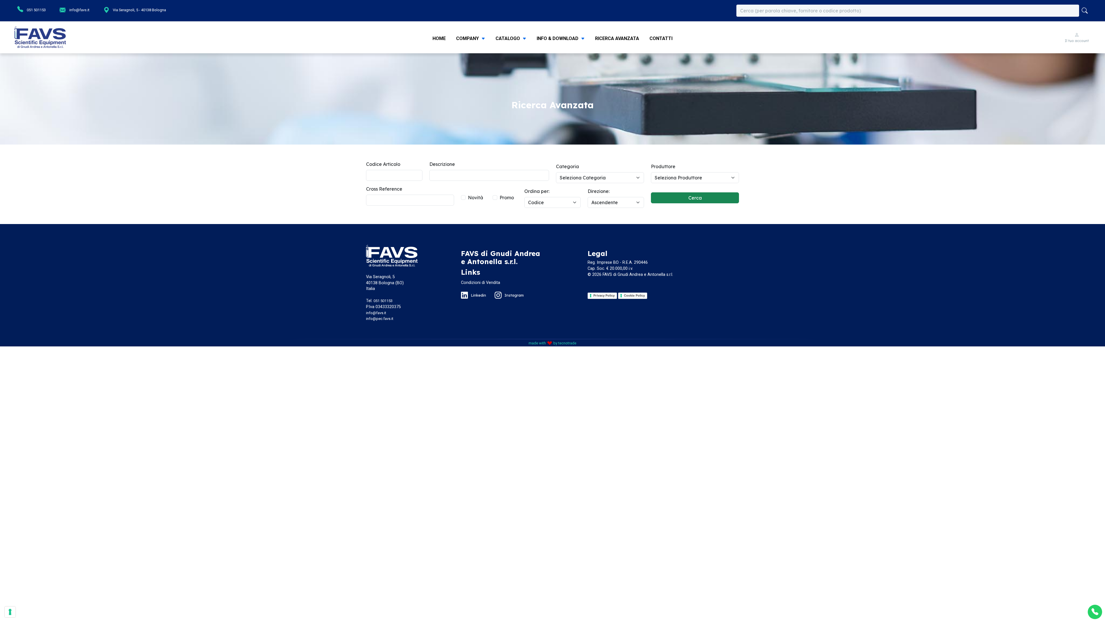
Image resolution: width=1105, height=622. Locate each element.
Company (468, 38)
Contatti (660, 38)
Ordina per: (536, 191)
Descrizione (442, 164)
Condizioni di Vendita (480, 282)
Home (439, 38)
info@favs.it (78, 10)
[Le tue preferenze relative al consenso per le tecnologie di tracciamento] (10, 611)
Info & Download (558, 38)
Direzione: (598, 191)
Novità (475, 197)
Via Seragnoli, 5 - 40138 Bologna (139, 10)
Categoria (567, 166)
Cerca (695, 198)
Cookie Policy (634, 295)
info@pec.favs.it (379, 318)
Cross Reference (384, 189)
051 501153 (36, 10)
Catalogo (508, 38)
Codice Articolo (383, 164)
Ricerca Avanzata (617, 38)
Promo (507, 197)
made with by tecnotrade (552, 343)
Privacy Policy (604, 295)
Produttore (663, 166)
